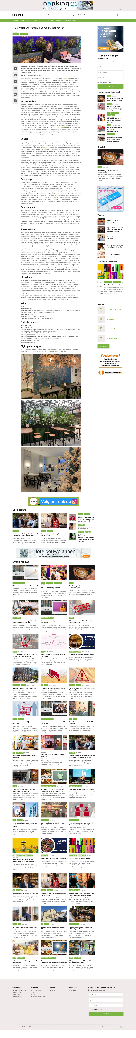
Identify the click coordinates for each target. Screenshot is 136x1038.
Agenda (64, 15)
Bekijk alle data (103, 346)
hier (52, 351)
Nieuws (50, 15)
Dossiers (57, 15)
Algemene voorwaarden (38, 996)
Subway (54, 197)
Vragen (33, 992)
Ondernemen (36, 20)
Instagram (73, 990)
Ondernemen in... (25, 20)
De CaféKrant (16, 994)
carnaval (65, 78)
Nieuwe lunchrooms (48, 20)
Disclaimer (34, 994)
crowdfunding (47, 147)
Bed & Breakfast (17, 996)
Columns (58, 20)
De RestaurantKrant (18, 992)
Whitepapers (72, 15)
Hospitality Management (19, 990)
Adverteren (53, 990)
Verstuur (110, 86)
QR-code (43, 186)
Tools (79, 15)
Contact (86, 15)
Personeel (15, 20)
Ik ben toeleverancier (105, 82)
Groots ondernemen (69, 20)
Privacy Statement (36, 990)
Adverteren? (120, 9)
